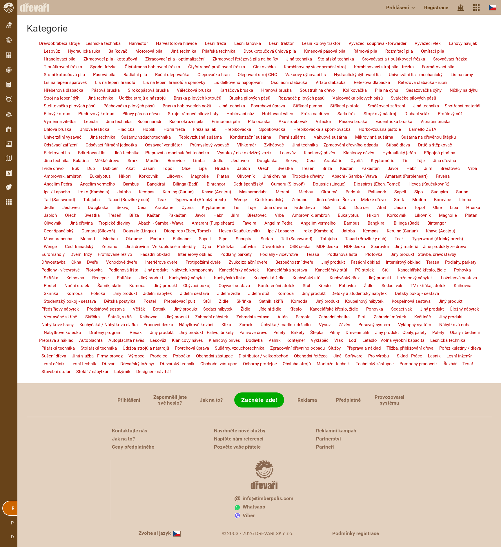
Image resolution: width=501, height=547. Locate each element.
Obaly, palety (413, 332)
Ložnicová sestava (455, 277)
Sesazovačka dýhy (420, 90)
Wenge (237, 199)
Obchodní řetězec (308, 356)
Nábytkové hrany (55, 324)
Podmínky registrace (355, 533)
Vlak (336, 340)
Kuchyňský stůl (304, 277)
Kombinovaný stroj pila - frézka (380, 66)
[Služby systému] (476, 7)
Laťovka (246, 246)
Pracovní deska (156, 324)
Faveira (439, 176)
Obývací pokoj (194, 285)
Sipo (415, 191)
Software (352, 356)
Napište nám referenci (239, 439)
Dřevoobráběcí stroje (58, 43)
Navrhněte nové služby (240, 431)
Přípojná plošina (436, 152)
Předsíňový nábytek (58, 309)
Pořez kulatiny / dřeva (458, 348)
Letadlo (367, 340)
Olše (182, 168)
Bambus (127, 184)
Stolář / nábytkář (90, 371)
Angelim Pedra (54, 184)
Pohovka (459, 270)
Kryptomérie (379, 160)
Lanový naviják (459, 43)
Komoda (134, 285)
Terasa (309, 254)
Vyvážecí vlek (424, 43)
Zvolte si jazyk (155, 533)
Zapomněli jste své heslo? (170, 400)
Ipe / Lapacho (53, 191)
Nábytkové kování (193, 324)
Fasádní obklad (151, 254)
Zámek (242, 324)
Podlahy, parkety (232, 254)
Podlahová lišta (338, 254)
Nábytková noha (451, 324)
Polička (120, 277)
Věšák (135, 309)
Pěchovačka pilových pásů (126, 106)
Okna (74, 262)
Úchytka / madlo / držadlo (282, 324)
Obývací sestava (231, 285)
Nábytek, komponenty (191, 270)
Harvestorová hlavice (173, 43)
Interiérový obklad (191, 254)
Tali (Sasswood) (56, 199)
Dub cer (107, 168)
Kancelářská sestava (283, 270)
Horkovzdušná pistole (376, 129)
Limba (195, 160)
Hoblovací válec (274, 113)
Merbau (302, 191)
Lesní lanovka (244, 43)
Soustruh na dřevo (314, 90)
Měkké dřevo (104, 160)
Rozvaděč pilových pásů (297, 98)
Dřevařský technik (175, 363)
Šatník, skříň (105, 285)
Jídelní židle (225, 293)
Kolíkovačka (351, 90)
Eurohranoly (51, 254)
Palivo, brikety (219, 332)
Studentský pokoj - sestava (66, 301)
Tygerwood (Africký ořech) (197, 199)
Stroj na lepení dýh (58, 98)
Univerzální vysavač (59, 137)
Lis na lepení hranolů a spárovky (170, 82)
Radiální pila (132, 74)
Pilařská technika (216, 51)
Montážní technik (331, 363)
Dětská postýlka (116, 301)
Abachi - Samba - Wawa (351, 176)
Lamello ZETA (419, 129)
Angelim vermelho (94, 184)
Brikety (295, 332)
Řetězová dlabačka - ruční (419, 82)
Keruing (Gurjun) (175, 191)
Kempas (143, 191)
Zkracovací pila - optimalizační (171, 59)
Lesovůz (48, 51)
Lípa (199, 168)
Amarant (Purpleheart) (403, 176)
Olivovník (242, 176)
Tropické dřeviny (305, 176)
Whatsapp (254, 507)
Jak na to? (211, 400)
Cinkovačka (261, 66)
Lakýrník (120, 371)
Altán (279, 317)
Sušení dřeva (51, 356)
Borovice (173, 160)
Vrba (469, 168)
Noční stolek (73, 285)
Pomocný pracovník (416, 363)
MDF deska (325, 246)
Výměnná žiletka (56, 121)
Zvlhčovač (270, 145)
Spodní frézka (100, 66)
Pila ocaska (256, 121)
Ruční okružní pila (183, 121)
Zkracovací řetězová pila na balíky (242, 59)
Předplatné (348, 400)
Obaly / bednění (462, 332)
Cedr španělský (244, 184)
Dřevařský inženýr (135, 363)
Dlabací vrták (413, 113)
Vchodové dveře (118, 262)
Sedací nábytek (216, 309)
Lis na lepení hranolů (111, 82)
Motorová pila (145, 51)
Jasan (145, 168)
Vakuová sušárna (327, 137)
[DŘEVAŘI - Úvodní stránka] (37, 7)
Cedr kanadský (266, 199)
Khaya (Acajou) (213, 191)
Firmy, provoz (109, 356)
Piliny (332, 332)
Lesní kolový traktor (317, 43)
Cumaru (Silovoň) (284, 184)
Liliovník (171, 176)
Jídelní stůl (255, 293)
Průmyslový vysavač (206, 145)
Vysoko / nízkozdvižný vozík (241, 152)
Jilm (424, 168)
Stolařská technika (333, 59)
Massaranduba (250, 191)
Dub (87, 168)
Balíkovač (114, 51)
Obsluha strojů (294, 363)
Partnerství (328, 439)
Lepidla (87, 121)
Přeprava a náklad (55, 340)
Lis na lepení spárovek (62, 82)
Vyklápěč (317, 340)
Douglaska (263, 160)
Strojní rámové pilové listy (189, 113)
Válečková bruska (190, 90)
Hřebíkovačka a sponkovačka (318, 129)
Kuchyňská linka (226, 277)
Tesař (465, 363)
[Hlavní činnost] (461, 7)
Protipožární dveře (200, 262)
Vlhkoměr (243, 145)
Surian (458, 191)
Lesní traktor (278, 43)
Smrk (129, 160)
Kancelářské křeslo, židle (418, 270)
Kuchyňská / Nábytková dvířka (106, 324)
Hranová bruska (273, 90)
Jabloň (240, 168)
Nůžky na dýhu (460, 90)
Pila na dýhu (383, 90)
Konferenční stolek (273, 285)
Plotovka (370, 254)
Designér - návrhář (151, 371)
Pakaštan (367, 168)
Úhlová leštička (90, 129)
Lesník (432, 356)
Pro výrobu (376, 356)
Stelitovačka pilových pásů (66, 106)
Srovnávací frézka (446, 59)
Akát (127, 168)
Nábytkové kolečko (59, 332)
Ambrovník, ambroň (59, 176)
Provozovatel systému (389, 400)
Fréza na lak (201, 129)
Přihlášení (397, 7)
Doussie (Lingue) (326, 184)
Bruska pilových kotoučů (194, 98)
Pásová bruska (102, 90)
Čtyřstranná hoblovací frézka (149, 66)
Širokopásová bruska (145, 90)
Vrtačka (320, 121)
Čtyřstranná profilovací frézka (213, 66)
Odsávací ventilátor (160, 145)
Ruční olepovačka (168, 74)
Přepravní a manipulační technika (175, 152)
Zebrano (296, 199)
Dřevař (106, 363)
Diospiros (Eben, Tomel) (373, 184)
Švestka (282, 168)
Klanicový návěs (355, 152)
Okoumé (325, 191)
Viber (249, 515)
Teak (158, 199)
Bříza (323, 168)
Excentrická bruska (390, 121)
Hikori (121, 176)
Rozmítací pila (395, 51)
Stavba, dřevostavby (435, 254)
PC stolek (361, 270)
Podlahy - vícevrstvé (275, 254)
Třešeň (304, 168)
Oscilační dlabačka (285, 82)
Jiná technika (180, 51)
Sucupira (436, 191)
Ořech (260, 168)
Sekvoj (289, 160)
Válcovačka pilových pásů (354, 98)
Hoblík (145, 129)
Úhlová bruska (54, 129)
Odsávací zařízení (57, 145)
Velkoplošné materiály (173, 246)
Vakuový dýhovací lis (302, 74)
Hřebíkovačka (234, 129)
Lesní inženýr (457, 356)
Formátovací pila (434, 66)
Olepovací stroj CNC (254, 74)
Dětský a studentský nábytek (357, 293)
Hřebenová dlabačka (60, 90)
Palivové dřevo (251, 332)
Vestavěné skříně (57, 317)
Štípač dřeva (394, 145)
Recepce (97, 277)
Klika (223, 324)
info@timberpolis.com (268, 498)
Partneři (325, 447)
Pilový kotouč (53, 113)
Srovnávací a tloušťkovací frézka (390, 59)
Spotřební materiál (460, 106)
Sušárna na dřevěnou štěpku (425, 137)
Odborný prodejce (257, 363)
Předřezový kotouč (92, 113)
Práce (415, 356)
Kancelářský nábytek (237, 270)
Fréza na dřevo (311, 113)
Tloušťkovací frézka (59, 66)
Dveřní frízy (79, 254)
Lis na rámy (458, 74)
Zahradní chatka (331, 317)
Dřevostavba (51, 262)
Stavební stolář (53, 371)
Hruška (218, 168)
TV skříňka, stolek (425, 285)
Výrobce (134, 356)
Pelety (277, 332)
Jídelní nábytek (155, 293)
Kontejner (293, 340)
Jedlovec (236, 160)
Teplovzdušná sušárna (197, 137)
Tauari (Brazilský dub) (125, 199)
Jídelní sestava (191, 293)
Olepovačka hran (210, 74)
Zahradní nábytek (209, 317)
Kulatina (80, 160)
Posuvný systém (370, 324)
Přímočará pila (222, 121)
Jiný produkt (399, 254)
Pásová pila (100, 74)
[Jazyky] (492, 7)
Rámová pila (361, 51)
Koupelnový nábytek (362, 301)
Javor (389, 168)
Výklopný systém (411, 324)
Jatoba (120, 191)
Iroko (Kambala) (90, 191)
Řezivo (347, 199)
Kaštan (343, 168)
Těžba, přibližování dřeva (407, 348)
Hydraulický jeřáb (395, 152)
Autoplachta (89, 340)
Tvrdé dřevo (50, 168)
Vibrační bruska (432, 121)
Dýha (204, 246)
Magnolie (196, 176)
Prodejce (156, 356)
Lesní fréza (212, 43)
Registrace (436, 7)
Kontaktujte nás (129, 431)
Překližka (223, 246)
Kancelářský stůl (327, 270)
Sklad (399, 356)
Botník (156, 309)
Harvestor (135, 43)
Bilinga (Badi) (182, 184)
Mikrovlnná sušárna (370, 137)
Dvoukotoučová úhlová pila (266, 51)
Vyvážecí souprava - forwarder (374, 43)
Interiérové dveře (157, 262)
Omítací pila (429, 51)
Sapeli (396, 191)
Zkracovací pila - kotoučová (107, 59)
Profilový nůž (446, 113)
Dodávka (252, 340)
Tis (402, 160)
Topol (165, 168)
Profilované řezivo (112, 254)
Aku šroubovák (290, 121)
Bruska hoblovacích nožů (183, 106)
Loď (350, 340)
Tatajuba (88, 199)
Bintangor (212, 184)
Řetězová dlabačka (368, 82)
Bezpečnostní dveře (290, 262)
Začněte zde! (259, 400)
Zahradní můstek (386, 317)
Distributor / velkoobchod (261, 356)
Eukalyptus (97, 176)
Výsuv (321, 324)
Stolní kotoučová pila (61, 74)
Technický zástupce (372, 363)
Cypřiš (353, 160)
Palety (436, 332)
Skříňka (47, 277)
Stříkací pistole (341, 106)
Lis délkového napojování (234, 82)
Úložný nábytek (462, 309)
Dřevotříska (270, 246)
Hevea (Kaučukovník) (425, 184)
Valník (272, 340)
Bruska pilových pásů (246, 98)
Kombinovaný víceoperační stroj (311, 66)
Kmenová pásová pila (321, 51)
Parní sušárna (289, 137)
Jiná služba (80, 356)
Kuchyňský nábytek (185, 277)
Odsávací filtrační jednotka (108, 145)
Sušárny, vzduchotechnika (144, 137)
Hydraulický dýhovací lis (354, 74)
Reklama (307, 400)
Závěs (341, 324)
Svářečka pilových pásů (410, 98)
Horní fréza (171, 129)
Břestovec (446, 168)
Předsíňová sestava (102, 309)
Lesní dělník (51, 363)
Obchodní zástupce (212, 356)
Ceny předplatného (133, 447)
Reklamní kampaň (336, 431)
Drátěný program (101, 332)
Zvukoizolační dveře (244, 262)
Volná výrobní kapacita (401, 340)
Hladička (122, 129)
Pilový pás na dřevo (137, 113)
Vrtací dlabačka (327, 82)
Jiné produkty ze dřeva (443, 246)
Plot (358, 317)
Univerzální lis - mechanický (412, 74)
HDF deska (352, 246)
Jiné (335, 356)
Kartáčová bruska (233, 90)
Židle (365, 285)
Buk (72, 168)
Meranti (280, 191)
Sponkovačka (268, 129)
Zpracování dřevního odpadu (348, 145)
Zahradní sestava (249, 317)
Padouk (349, 191)
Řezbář (448, 363)
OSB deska (298, 246)
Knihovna (71, 277)
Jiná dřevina (441, 160)
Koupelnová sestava (408, 301)
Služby (333, 348)
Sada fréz (343, 113)
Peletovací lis (53, 152)
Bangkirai (152, 184)
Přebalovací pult (176, 301)
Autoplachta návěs (124, 340)
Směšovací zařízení (383, 106)
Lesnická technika (101, 43)
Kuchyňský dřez (341, 277)
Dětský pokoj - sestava (413, 293)
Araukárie (329, 160)
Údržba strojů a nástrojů (140, 98)
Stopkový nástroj (376, 113)
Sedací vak (388, 285)
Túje (417, 160)
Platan (219, 176)
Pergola (300, 317)
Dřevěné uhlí (355, 332)
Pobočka (179, 356)
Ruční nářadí (147, 121)
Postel (46, 285)
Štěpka (315, 332)
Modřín (149, 160)
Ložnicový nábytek (413, 277)
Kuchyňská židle (265, 277)
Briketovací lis (88, 152)
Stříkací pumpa (304, 106)
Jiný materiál (405, 246)
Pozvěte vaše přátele (237, 447)
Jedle (214, 160)
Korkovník (145, 176)
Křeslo (321, 285)
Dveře (90, 262)
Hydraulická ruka (80, 51)
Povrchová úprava (265, 106)
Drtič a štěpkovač (431, 145)
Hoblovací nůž (236, 113)
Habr (408, 168)
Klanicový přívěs (316, 152)
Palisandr (373, 191)
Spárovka (377, 246)
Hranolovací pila (56, 59)
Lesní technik (81, 363)
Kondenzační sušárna (247, 137)
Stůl (382, 270)
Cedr (308, 160)
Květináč (419, 317)
